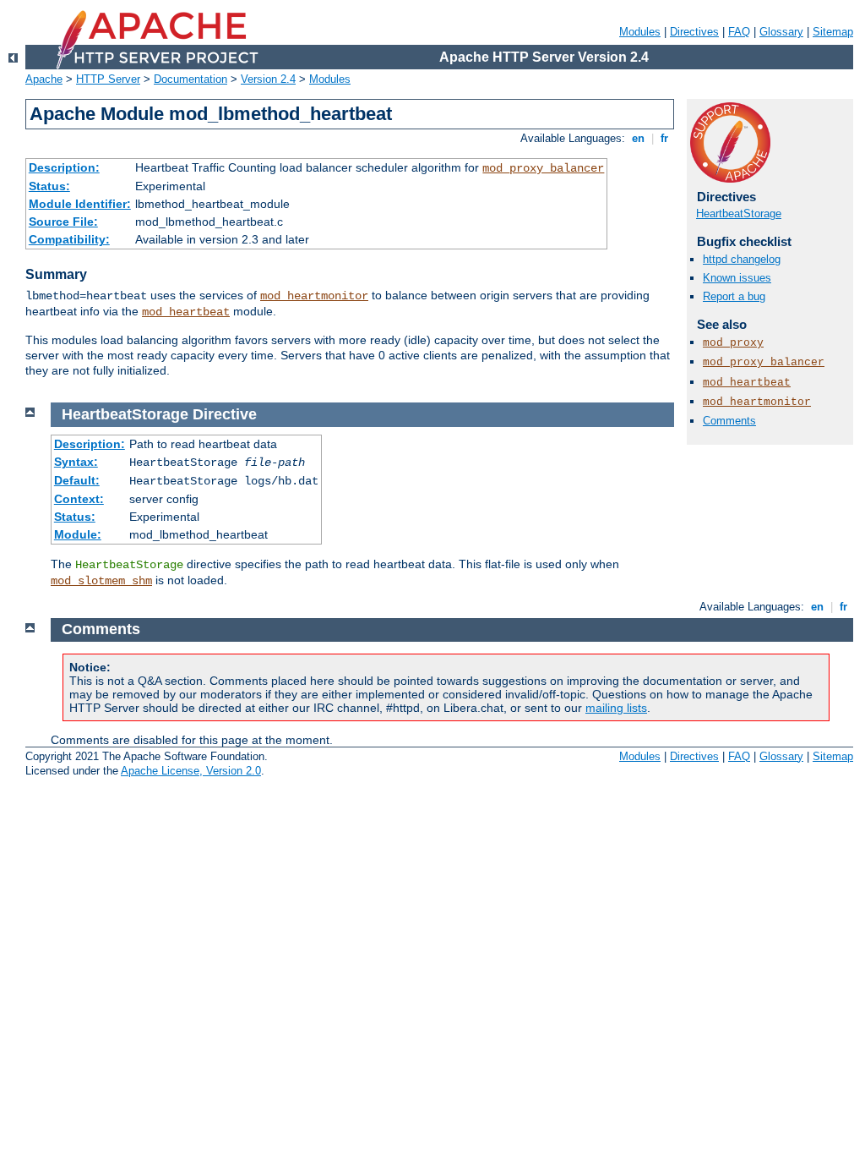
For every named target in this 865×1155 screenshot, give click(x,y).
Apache (44, 79)
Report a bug (734, 296)
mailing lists (616, 707)
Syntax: (76, 461)
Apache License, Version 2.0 (191, 770)
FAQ (739, 31)
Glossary (781, 31)
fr (664, 138)
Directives (694, 31)
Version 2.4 (268, 79)
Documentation (190, 79)
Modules (640, 31)
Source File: (63, 221)
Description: (64, 167)
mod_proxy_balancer (543, 168)
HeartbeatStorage (738, 213)
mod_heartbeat (186, 312)
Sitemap (833, 31)
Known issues (737, 277)
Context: (79, 499)
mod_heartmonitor (314, 296)
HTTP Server (108, 79)
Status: (49, 186)
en (638, 138)
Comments (729, 420)
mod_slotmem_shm (101, 581)
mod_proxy (733, 343)
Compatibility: (69, 239)
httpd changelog (742, 259)
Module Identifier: (80, 204)
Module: (77, 534)
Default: (77, 480)
